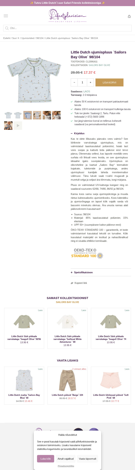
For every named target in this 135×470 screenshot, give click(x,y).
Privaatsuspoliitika (66, 466)
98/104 (39, 38)
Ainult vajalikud (66, 458)
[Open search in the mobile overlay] (67, 28)
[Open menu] (6, 15)
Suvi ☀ (15, 38)
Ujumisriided (27, 38)
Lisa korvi (109, 82)
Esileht (6, 38)
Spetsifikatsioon (83, 272)
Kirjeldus (79, 133)
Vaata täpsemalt (87, 458)
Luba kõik (45, 458)
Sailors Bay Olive (99, 65)
